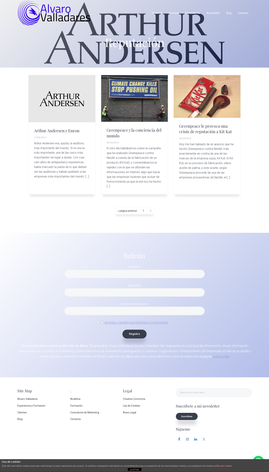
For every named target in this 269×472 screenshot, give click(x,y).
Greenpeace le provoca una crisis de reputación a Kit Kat (205, 128)
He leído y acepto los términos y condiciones (136, 322)
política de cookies (223, 466)
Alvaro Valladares (27, 399)
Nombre (134, 267)
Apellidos (134, 285)
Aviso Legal (221, 356)
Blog (20, 419)
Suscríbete (186, 416)
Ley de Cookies (131, 405)
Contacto (75, 419)
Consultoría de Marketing (84, 412)
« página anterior (127, 211)
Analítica (75, 399)
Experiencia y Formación (31, 405)
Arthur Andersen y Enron (56, 130)
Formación (76, 405)
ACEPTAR (134, 470)
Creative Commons (134, 399)
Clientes (22, 412)
